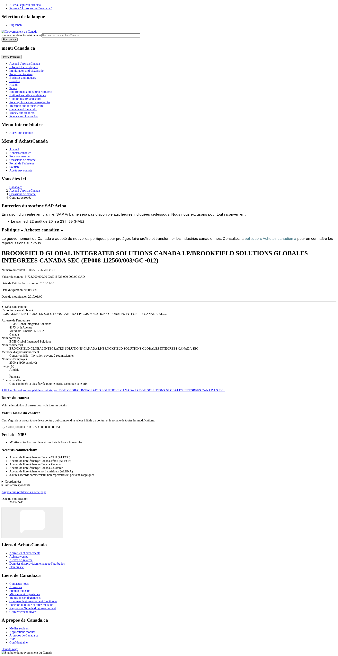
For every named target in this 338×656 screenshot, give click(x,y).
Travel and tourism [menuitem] (20, 74)
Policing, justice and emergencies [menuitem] (29, 102)
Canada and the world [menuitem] (23, 109)
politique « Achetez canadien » (270, 239)
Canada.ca (15, 187)
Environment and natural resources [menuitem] (30, 91)
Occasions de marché (22, 160)
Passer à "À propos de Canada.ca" (30, 8)
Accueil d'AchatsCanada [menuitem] (24, 63)
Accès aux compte (20, 170)
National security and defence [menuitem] (27, 95)
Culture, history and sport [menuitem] (25, 98)
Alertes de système (20, 560)
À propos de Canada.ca (23, 635)
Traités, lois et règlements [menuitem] (24, 597)
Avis (12, 639)
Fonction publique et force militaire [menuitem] (31, 604)
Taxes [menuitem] (13, 88)
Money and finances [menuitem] (21, 112)
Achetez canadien (20, 152)
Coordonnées (13, 481)
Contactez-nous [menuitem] (19, 583)
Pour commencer (19, 156)
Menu (11, 56)
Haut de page (10, 649)
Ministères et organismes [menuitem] (24, 594)
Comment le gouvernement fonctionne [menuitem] (33, 601)
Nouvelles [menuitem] (15, 587)
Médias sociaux (19, 628)
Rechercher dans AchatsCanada (21, 35)
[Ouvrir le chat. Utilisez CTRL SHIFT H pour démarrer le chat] (32, 522)
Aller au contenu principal (25, 4)
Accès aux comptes (21, 132)
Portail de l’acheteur (21, 163)
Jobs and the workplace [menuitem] (23, 67)
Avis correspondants (17, 485)
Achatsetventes (18, 556)
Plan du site (16, 567)
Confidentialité (18, 642)
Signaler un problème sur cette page (24, 492)
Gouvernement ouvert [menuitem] (22, 611)
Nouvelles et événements (24, 553)
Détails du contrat (16, 306)
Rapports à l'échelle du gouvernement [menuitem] (32, 608)
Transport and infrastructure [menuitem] (26, 105)
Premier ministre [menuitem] (19, 590)
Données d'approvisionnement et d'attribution (37, 563)
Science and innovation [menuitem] (23, 116)
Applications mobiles (22, 632)
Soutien (14, 167)
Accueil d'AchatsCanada (24, 190)
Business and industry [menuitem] (22, 77)
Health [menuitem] (13, 84)
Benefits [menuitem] (14, 81)
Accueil (14, 149)
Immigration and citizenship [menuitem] (26, 70)
